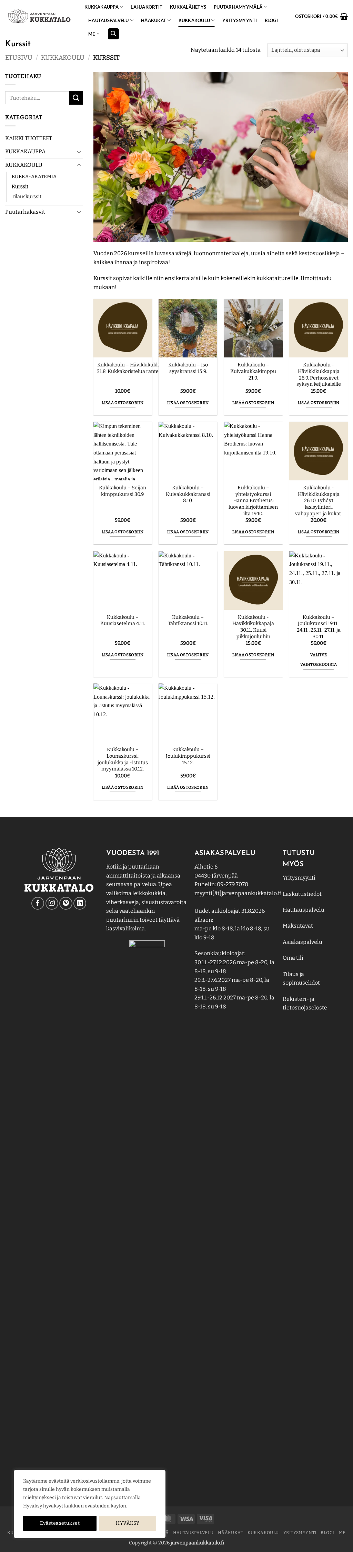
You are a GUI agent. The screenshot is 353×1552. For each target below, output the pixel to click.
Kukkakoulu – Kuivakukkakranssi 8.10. (188, 494)
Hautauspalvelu (108, 20)
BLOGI (271, 20)
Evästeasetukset (60, 1523)
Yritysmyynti (299, 877)
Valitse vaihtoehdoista (318, 659)
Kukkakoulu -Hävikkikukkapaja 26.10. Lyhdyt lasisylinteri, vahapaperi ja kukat (318, 501)
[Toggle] (79, 151)
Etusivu (18, 57)
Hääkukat (153, 20)
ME (91, 34)
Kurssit (20, 187)
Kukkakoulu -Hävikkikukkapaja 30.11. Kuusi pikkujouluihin (253, 627)
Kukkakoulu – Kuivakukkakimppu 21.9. (253, 371)
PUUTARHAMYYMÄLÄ (238, 7)
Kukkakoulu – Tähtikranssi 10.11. (188, 620)
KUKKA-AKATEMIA (34, 177)
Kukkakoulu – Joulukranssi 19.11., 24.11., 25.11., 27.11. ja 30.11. (319, 627)
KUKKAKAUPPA (101, 7)
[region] (89, 1504)
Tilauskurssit (26, 197)
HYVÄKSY (127, 1523)
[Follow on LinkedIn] (79, 903)
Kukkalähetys (188, 7)
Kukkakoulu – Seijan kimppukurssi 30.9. (122, 491)
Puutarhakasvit (25, 212)
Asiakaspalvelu (302, 942)
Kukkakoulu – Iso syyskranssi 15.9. (188, 368)
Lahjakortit (146, 7)
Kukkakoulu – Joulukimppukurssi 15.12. (188, 756)
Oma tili (293, 958)
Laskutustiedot (302, 894)
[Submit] (76, 97)
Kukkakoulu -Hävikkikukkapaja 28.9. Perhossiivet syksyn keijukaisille (318, 374)
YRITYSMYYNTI (239, 20)
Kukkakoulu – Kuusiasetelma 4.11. (122, 620)
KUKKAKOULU (194, 20)
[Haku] (113, 34)
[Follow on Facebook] (37, 903)
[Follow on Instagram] (52, 903)
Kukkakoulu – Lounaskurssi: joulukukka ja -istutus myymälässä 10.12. (123, 759)
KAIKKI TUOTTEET (28, 138)
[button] (321, 16)
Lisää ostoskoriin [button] (122, 402)
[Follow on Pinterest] (65, 903)
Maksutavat (298, 925)
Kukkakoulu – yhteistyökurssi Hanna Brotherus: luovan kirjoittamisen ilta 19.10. (253, 501)
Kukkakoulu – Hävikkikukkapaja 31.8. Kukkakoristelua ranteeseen (134, 368)
